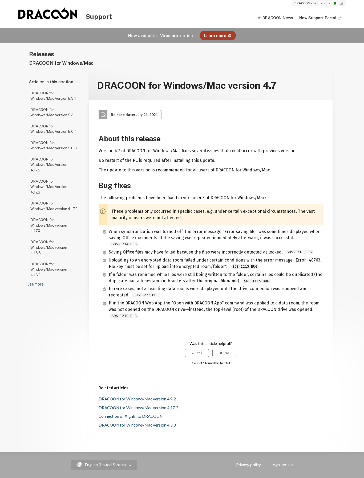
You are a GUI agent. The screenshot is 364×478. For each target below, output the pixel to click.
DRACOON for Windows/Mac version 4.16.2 (48, 269)
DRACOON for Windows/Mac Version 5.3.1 (53, 96)
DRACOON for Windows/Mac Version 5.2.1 (53, 112)
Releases (41, 54)
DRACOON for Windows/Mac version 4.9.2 (137, 398)
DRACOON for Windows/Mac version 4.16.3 (48, 247)
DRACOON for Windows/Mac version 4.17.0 (48, 225)
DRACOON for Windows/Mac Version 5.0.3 (53, 145)
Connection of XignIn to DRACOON (131, 416)
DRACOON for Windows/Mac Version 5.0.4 (53, 129)
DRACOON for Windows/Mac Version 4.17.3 (48, 186)
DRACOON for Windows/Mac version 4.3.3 (137, 425)
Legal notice (281, 465)
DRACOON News (277, 17)
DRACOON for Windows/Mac (61, 63)
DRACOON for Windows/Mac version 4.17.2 (53, 206)
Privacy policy (248, 465)
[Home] (48, 17)
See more (35, 284)
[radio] (197, 353)
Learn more (215, 35)
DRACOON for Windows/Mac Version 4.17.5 (48, 164)
